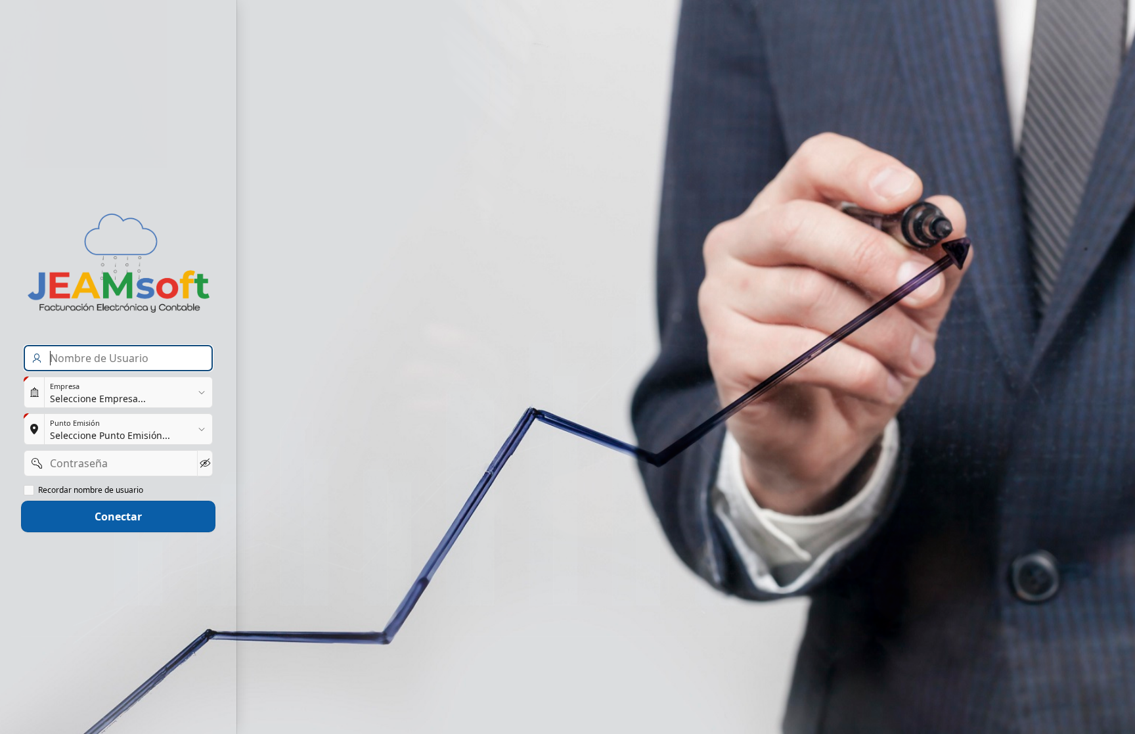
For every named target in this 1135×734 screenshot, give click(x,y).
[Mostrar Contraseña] (205, 463)
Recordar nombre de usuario (90, 490)
